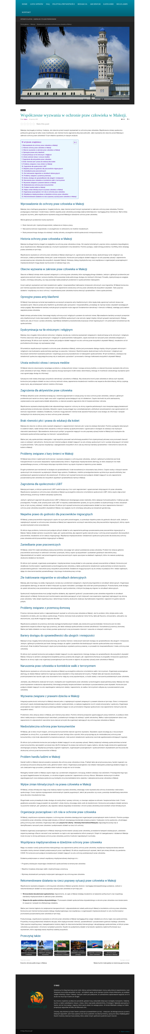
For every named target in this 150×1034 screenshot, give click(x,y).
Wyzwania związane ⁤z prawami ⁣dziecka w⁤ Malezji (40, 182)
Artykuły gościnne (125, 1014)
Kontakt (26, 12)
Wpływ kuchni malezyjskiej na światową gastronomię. (111, 963)
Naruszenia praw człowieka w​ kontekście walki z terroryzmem (44, 180)
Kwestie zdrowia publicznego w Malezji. (34, 963)
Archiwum (95, 4)
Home (24, 4)
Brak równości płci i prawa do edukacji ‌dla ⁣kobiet (39, 161)
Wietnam (113, 1005)
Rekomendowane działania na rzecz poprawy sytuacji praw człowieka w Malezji (50, 196)
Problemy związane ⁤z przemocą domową (37, 175)
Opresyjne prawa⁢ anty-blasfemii (33, 152)
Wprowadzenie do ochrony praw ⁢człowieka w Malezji (40, 145)
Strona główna (25, 24)
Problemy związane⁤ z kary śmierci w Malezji (37, 164)
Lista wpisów (36, 4)
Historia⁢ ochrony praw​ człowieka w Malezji (37, 147)
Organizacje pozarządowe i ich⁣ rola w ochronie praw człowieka (44, 192)
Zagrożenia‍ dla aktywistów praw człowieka (37, 159)
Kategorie (108, 4)
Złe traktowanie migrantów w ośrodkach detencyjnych (42, 173)
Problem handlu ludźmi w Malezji (34, 187)
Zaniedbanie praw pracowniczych (35, 171)
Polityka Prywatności (63, 4)
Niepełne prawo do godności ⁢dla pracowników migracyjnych (43, 168)
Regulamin (122, 4)
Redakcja (82, 4)
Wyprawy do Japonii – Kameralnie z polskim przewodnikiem (38, 19)
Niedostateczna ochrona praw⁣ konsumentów (38, 185)
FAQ (48, 4)
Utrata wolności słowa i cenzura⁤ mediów (36, 157)
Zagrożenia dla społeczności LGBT (35, 166)
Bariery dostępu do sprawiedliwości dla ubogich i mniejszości (44, 178)
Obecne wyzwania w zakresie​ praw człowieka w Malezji (41, 150)
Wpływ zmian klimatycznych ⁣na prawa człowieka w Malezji (43, 189)
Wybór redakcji (125, 1031)
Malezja (33, 24)
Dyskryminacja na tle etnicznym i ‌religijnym (37, 154)
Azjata (25, 119)
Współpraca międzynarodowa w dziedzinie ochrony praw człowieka (46, 194)
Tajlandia (117, 1003)
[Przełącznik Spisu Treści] (74, 142)
